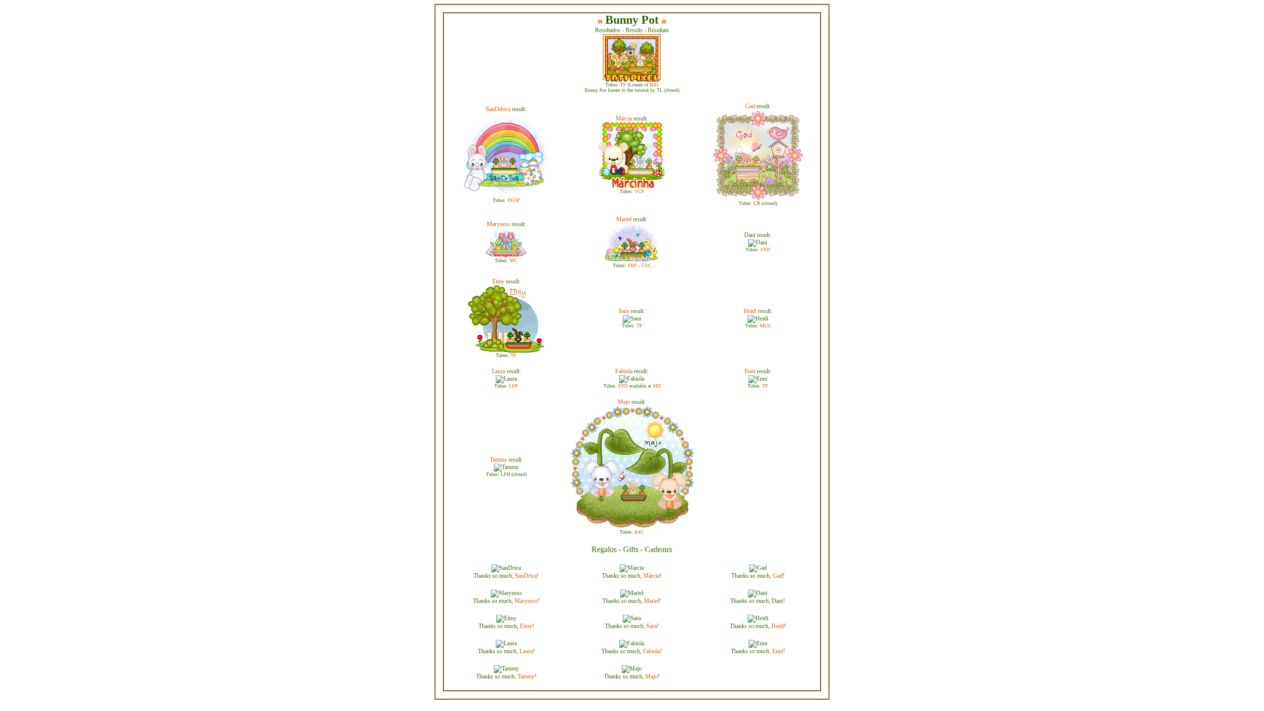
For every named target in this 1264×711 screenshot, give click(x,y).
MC (513, 260)
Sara (624, 311)
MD (657, 386)
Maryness (498, 224)
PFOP (514, 200)
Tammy (498, 459)
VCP (639, 191)
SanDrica (526, 575)
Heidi (750, 311)
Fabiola (623, 371)
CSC (646, 265)
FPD (765, 249)
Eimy (498, 281)
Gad (750, 106)
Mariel (624, 219)
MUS (765, 325)
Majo (624, 401)
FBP (632, 265)
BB (653, 84)
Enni (750, 371)
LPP (513, 386)
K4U (639, 532)
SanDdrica (498, 109)
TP (623, 84)
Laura (498, 371)
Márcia (624, 118)
